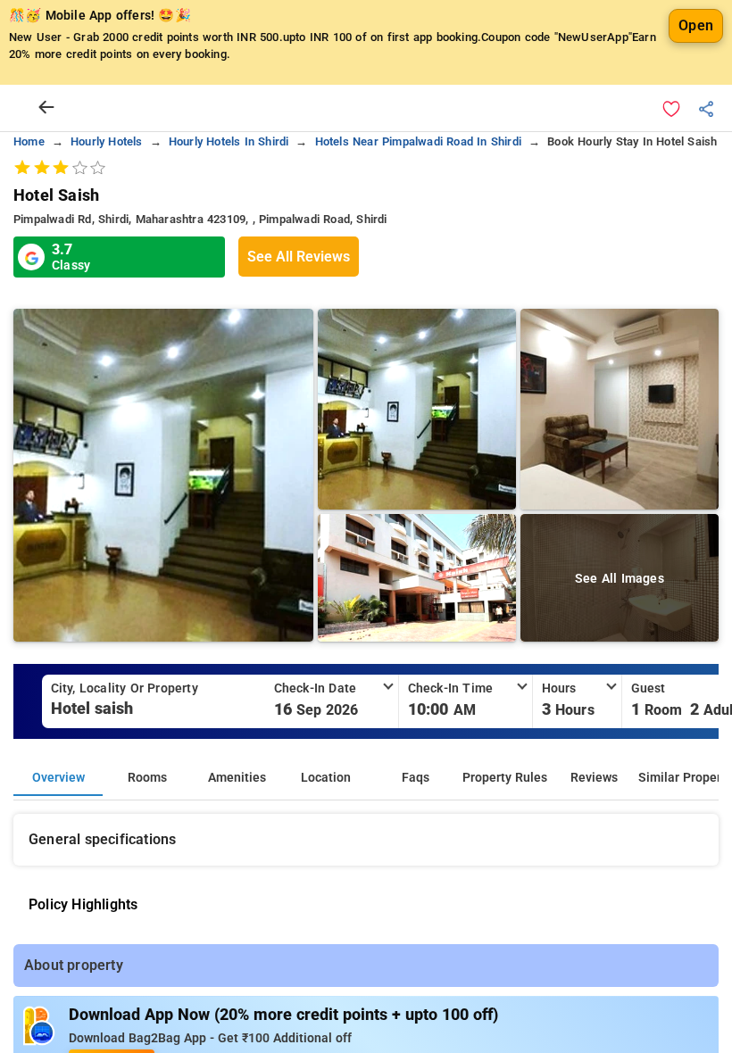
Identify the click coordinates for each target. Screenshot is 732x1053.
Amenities (237, 777)
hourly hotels (107, 141)
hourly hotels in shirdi (229, 141)
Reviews (594, 777)
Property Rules (504, 777)
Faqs (415, 777)
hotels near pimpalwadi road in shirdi (418, 141)
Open (695, 25)
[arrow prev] (46, 108)
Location (326, 777)
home (29, 141)
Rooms (147, 777)
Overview (58, 777)
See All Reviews (298, 256)
